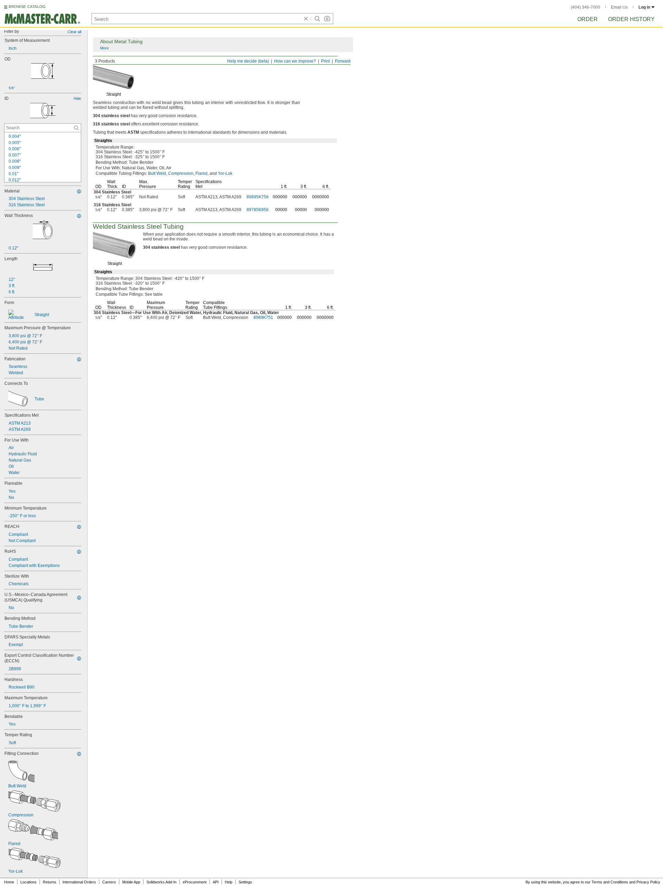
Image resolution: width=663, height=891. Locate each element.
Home (9, 882)
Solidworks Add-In (161, 882)
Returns (49, 882)
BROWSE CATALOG (27, 6)
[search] (76, 127)
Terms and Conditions (610, 882)
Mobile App (131, 882)
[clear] (306, 19)
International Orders (79, 882)
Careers (109, 882)
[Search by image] (327, 18)
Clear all (74, 32)
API (216, 882)
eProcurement (194, 882)
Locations (28, 882)
